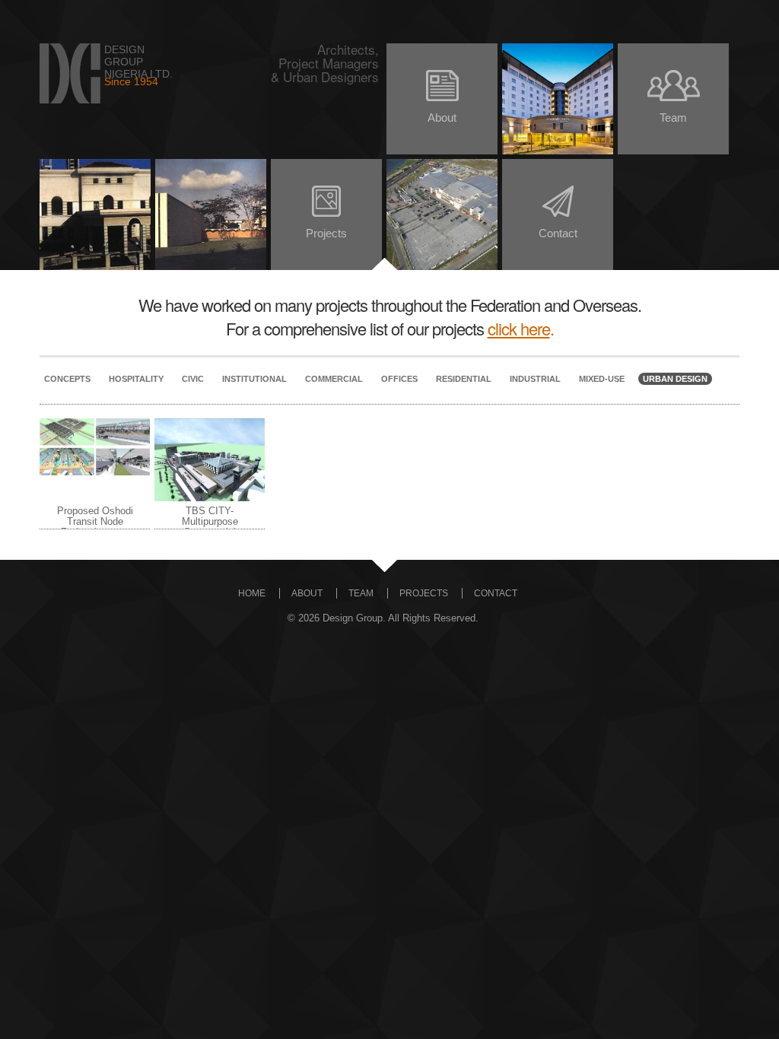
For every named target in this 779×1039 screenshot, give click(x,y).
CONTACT (495, 593)
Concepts (67, 378)
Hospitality (136, 378)
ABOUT (307, 593)
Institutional (254, 378)
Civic (193, 378)
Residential (463, 378)
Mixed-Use (602, 378)
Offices (399, 378)
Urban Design (675, 378)
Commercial (334, 378)
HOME (251, 593)
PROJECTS (423, 593)
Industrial (535, 378)
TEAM (361, 593)
